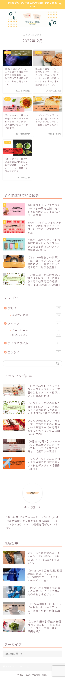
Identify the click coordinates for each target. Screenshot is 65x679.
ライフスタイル (34, 343)
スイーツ (34, 324)
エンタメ (33, 352)
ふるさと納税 (36, 315)
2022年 (19, 666)
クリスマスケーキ (36, 334)
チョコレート (36, 330)
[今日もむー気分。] (32, 25)
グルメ (34, 308)
